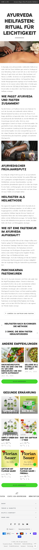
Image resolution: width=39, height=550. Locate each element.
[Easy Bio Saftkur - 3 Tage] (29, 427)
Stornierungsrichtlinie (32, 546)
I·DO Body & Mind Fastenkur (21, 86)
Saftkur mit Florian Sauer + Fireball (28, 471)
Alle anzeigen (19, 381)
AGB (35, 544)
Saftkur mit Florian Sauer (8, 470)
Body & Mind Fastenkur (20, 301)
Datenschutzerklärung (27, 544)
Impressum (23, 546)
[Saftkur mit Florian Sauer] (10, 458)
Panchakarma (11, 281)
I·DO (17, 542)
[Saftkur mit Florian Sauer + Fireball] (29, 458)
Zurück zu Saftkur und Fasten (20, 313)
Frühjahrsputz (11, 189)
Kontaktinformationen (14, 546)
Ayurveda (5, 67)
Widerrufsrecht (17, 544)
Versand (6, 546)
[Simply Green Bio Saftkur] (10, 427)
